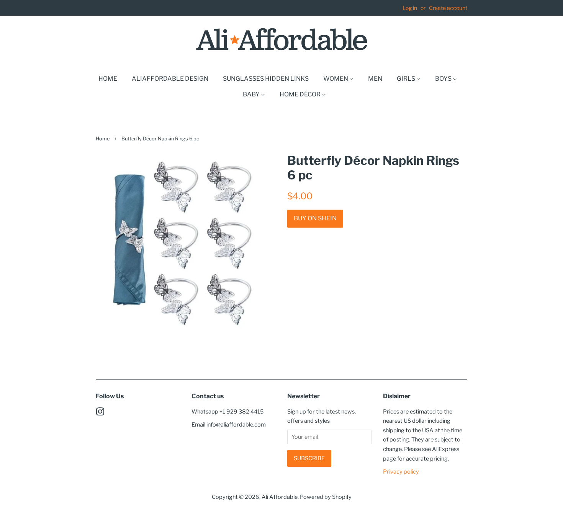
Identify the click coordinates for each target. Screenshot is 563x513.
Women (336, 78)
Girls (406, 78)
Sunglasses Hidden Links (266, 78)
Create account (448, 8)
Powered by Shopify (326, 496)
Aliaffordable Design (170, 78)
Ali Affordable (280, 496)
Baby (252, 94)
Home (107, 78)
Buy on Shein (315, 218)
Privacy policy (401, 471)
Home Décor (301, 94)
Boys (444, 78)
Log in (410, 8)
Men (375, 78)
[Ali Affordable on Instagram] (100, 413)
